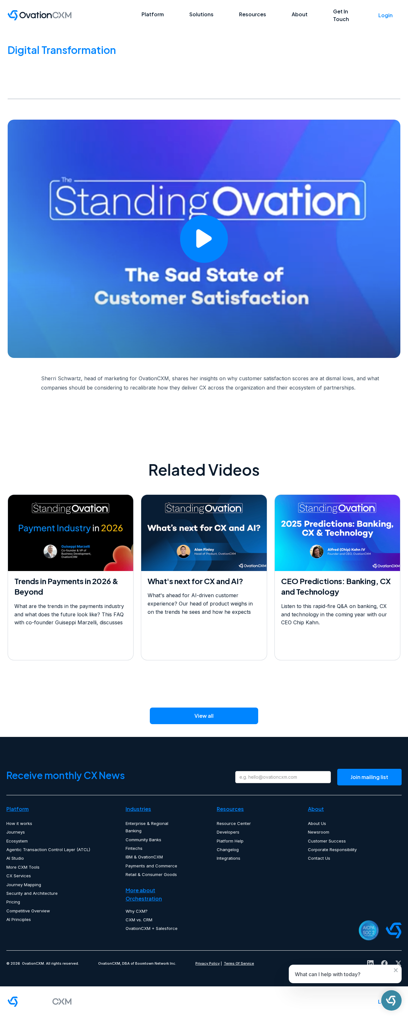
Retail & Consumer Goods (151, 874)
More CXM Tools (23, 867)
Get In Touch (341, 15)
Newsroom (318, 832)
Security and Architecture (32, 893)
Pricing (13, 901)
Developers (228, 832)
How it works (19, 823)
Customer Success (327, 840)
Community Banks (143, 839)
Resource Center (234, 823)
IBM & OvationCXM (144, 856)
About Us (317, 823)
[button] (153, 14)
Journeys (15, 832)
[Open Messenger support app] (391, 1000)
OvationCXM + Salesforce (152, 928)
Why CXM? (137, 911)
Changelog (228, 849)
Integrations (228, 858)
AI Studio (15, 858)
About (300, 14)
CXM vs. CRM (139, 919)
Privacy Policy (207, 963)
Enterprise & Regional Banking (147, 827)
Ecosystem (17, 840)
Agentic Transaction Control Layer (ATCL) (48, 849)
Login (385, 15)
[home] (75, 15)
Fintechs (134, 848)
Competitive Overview (28, 910)
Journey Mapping (23, 884)
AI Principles (18, 919)
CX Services (18, 875)
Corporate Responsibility (332, 849)
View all (204, 715)
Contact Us (319, 858)
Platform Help (230, 840)
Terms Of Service (239, 963)
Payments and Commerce (151, 865)
